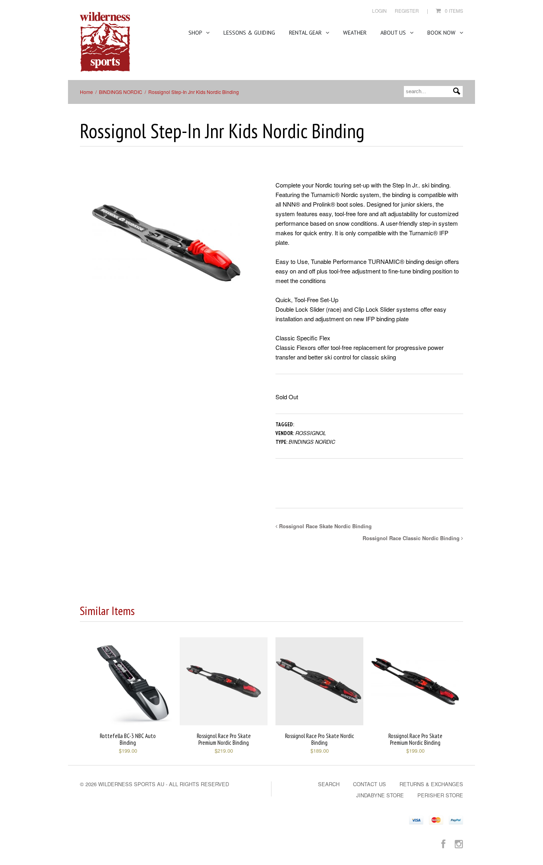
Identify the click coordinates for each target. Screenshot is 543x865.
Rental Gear (306, 32)
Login (379, 10)
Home (86, 91)
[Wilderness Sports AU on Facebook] (443, 843)
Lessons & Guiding (249, 32)
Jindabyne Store (380, 795)
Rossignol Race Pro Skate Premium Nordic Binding (224, 739)
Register (407, 10)
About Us (393, 32)
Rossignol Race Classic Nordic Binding (412, 538)
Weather (355, 32)
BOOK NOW (442, 32)
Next (247, 251)
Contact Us (369, 784)
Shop (196, 32)
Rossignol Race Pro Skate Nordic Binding (319, 739)
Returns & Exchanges (431, 784)
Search (328, 784)
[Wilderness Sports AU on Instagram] (459, 843)
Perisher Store (440, 795)
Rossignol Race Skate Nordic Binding (324, 526)
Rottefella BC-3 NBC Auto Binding (128, 739)
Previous (86, 251)
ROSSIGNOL (310, 433)
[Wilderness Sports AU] (105, 42)
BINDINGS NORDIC (120, 91)
